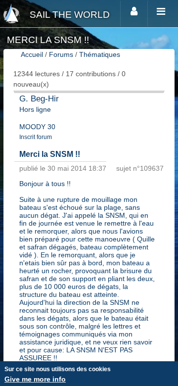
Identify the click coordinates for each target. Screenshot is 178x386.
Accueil (32, 54)
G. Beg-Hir (39, 98)
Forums (61, 54)
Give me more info (35, 379)
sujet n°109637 (140, 168)
